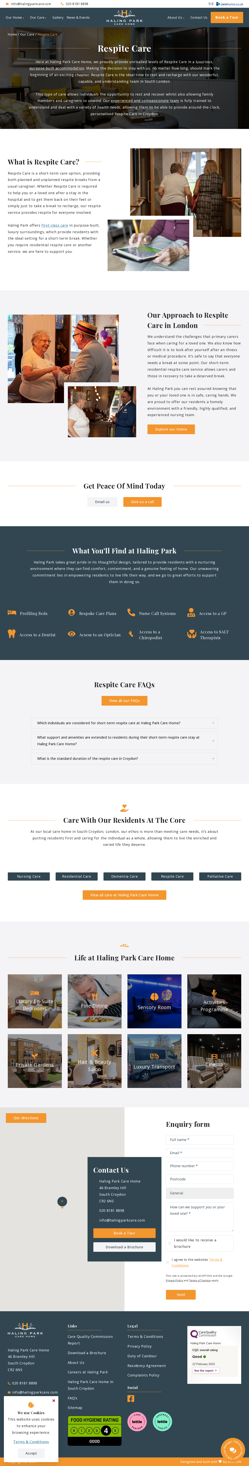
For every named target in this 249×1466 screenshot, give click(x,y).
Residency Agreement (146, 1365)
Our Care (27, 34)
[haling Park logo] (124, 17)
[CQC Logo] (203, 1337)
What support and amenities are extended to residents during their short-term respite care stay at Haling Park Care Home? (118, 740)
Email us (102, 501)
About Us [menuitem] (174, 17)
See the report (203, 1370)
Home (12, 34)
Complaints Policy (143, 1375)
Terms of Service (200, 1280)
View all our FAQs (124, 700)
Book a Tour (124, 1233)
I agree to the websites (197, 1262)
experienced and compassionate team (145, 100)
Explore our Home (171, 429)
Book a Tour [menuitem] (226, 17)
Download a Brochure (124, 1246)
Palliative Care (220, 876)
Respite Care (48, 34)
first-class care (54, 225)
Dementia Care (124, 876)
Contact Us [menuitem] (199, 17)
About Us (76, 1362)
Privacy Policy (174, 1280)
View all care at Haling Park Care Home (124, 895)
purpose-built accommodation (56, 68)
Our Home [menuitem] (14, 17)
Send (181, 1294)
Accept (31, 1453)
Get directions (26, 1118)
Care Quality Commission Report (90, 1339)
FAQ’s (72, 1398)
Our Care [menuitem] (37, 17)
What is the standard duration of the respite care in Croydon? (87, 758)
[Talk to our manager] (233, 1450)
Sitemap (75, 1407)
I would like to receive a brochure (195, 1243)
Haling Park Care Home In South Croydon (90, 1385)
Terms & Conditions (145, 1336)
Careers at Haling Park (88, 1372)
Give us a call (142, 501)
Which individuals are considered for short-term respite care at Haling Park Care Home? (108, 723)
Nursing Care (29, 876)
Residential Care (76, 876)
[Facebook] (130, 1400)
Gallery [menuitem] (58, 17)
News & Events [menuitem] (78, 17)
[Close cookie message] (53, 1400)
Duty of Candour (142, 1356)
